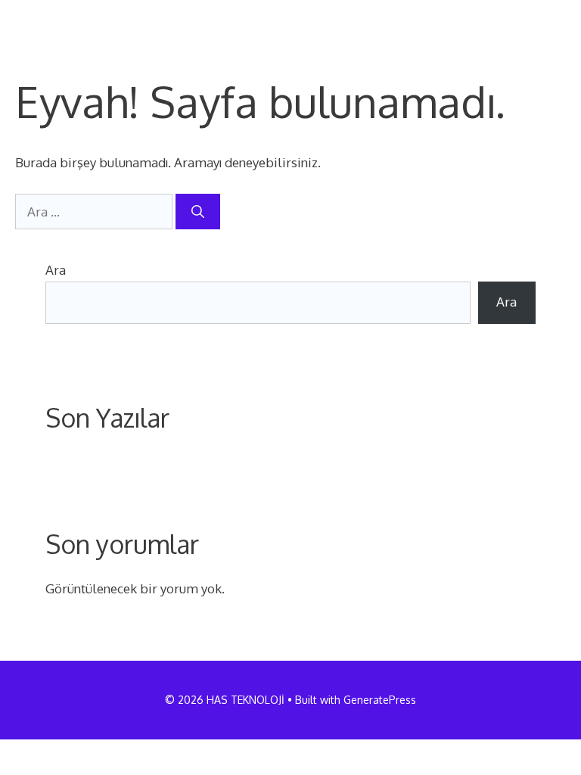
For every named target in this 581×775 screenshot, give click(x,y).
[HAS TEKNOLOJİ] (67, 23)
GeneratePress (379, 699)
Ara (55, 270)
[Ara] (198, 212)
